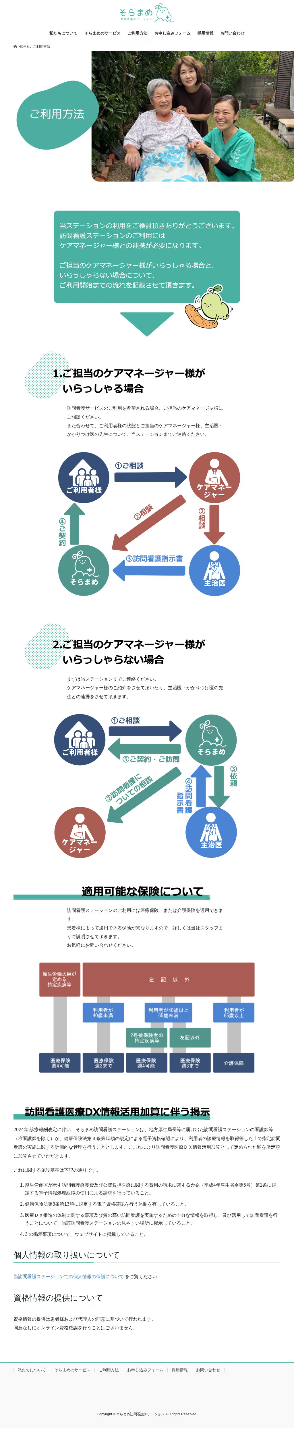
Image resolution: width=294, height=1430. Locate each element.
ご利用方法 (109, 1370)
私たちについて (32, 1370)
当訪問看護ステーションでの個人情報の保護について (68, 1276)
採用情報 (180, 1370)
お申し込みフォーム (145, 1370)
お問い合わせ (208, 1370)
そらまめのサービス (72, 1370)
